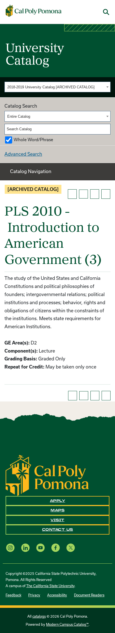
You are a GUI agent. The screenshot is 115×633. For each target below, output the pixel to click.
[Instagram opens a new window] (10, 548)
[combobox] (57, 87)
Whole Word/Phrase (33, 139)
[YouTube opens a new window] (40, 548)
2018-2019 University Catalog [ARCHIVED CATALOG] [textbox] (51, 87)
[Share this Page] (83, 194)
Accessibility (57, 595)
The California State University (50, 586)
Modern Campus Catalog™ (67, 624)
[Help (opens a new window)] (105, 194)
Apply (57, 501)
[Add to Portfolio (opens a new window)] (72, 194)
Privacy (34, 595)
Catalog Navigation (30, 171)
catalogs (39, 616)
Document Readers (89, 595)
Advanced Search (23, 154)
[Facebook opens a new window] (55, 548)
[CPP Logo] (47, 475)
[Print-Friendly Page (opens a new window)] (94, 194)
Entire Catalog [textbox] (18, 116)
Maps (57, 510)
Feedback (13, 595)
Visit (57, 520)
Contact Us (57, 530)
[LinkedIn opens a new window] (25, 548)
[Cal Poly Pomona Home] (33, 11)
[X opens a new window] (70, 548)
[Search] (107, 129)
